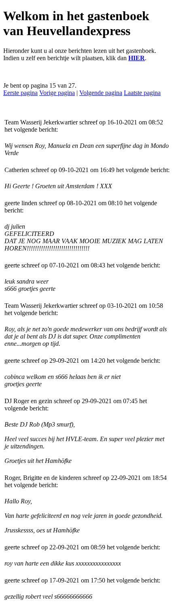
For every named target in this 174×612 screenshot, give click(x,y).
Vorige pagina (57, 92)
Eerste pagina (20, 92)
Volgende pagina (100, 92)
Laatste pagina (142, 92)
